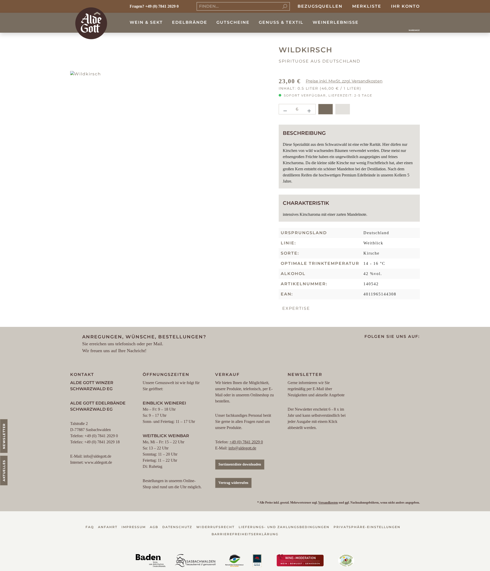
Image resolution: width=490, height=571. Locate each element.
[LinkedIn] (397, 348)
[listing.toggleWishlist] (342, 109)
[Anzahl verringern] (285, 109)
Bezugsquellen (320, 6)
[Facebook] (368, 348)
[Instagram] (378, 348)
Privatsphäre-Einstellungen (367, 527)
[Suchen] (285, 6)
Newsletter (4, 436)
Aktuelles (4, 470)
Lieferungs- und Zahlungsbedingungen (284, 527)
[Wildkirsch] (170, 171)
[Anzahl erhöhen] (309, 109)
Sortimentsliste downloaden (239, 464)
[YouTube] (387, 348)
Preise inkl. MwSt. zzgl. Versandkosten (344, 81)
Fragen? (137, 6)
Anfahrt (107, 527)
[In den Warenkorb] (325, 109)
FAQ (89, 527)
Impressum (133, 527)
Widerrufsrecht (215, 527)
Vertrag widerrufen (233, 483)
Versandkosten (328, 502)
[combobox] (238, 6)
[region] (170, 171)
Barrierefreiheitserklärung (245, 534)
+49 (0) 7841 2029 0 (246, 442)
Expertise (296, 308)
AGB (154, 527)
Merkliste (366, 6)
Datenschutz (177, 527)
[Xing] (407, 348)
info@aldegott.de (242, 448)
